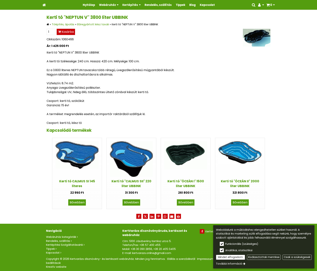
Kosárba (67, 32)
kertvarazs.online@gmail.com (151, 253)
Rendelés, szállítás (58, 241)
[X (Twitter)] (145, 216)
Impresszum (205, 259)
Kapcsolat (53, 253)
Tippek (50, 249)
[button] (270, 5)
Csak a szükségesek (297, 257)
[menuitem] (44, 5)
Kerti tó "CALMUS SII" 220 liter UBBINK (131, 183)
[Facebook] (139, 216)
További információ (229, 264)
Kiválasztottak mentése (264, 257)
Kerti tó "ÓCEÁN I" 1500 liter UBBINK (185, 183)
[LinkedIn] (152, 216)
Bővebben (77, 202)
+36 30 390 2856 (141, 249)
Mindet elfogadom (230, 257)
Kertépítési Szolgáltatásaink (64, 245)
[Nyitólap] (44, 5)
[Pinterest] (158, 216)
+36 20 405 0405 (164, 249)
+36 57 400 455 (150, 245)
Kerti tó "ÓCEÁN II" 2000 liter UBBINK (240, 183)
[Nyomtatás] (178, 216)
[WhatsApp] (165, 216)
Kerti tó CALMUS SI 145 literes (77, 183)
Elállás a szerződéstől (181, 259)
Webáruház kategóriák (61, 237)
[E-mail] (172, 216)
